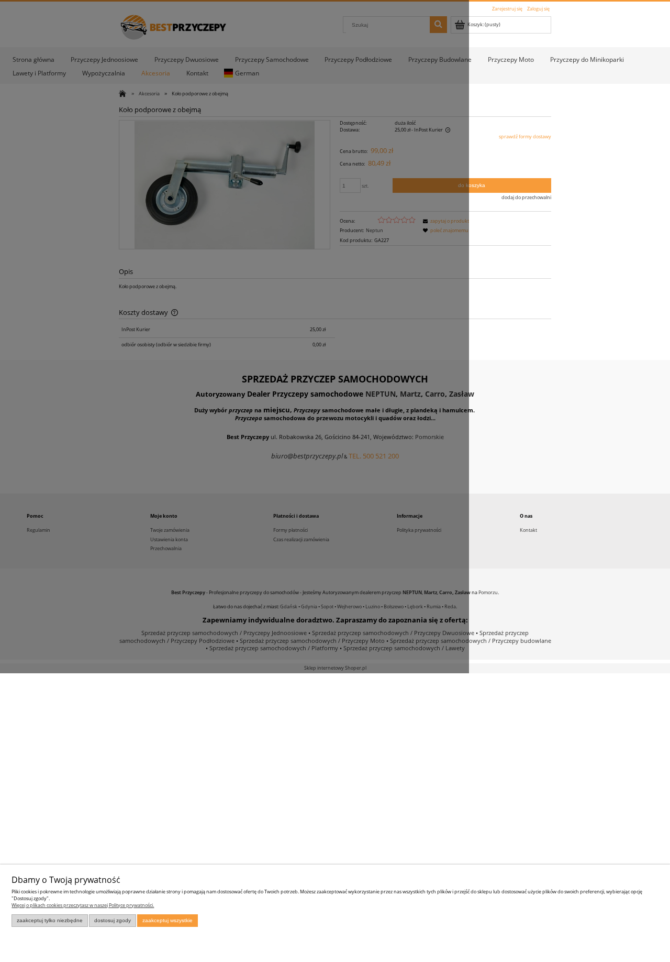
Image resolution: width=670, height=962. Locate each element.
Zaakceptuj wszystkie (167, 920)
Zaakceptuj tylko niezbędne (50, 920)
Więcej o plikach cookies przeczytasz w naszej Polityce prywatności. (83, 905)
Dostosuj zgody (112, 920)
